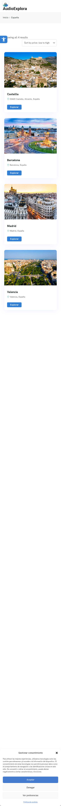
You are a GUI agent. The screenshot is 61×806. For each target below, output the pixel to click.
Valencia (12, 292)
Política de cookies (30, 802)
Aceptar (30, 779)
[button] (3, 39)
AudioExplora (15, 8)
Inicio (5, 17)
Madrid (11, 226)
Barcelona (13, 160)
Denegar (31, 787)
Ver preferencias (30, 795)
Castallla (13, 94)
